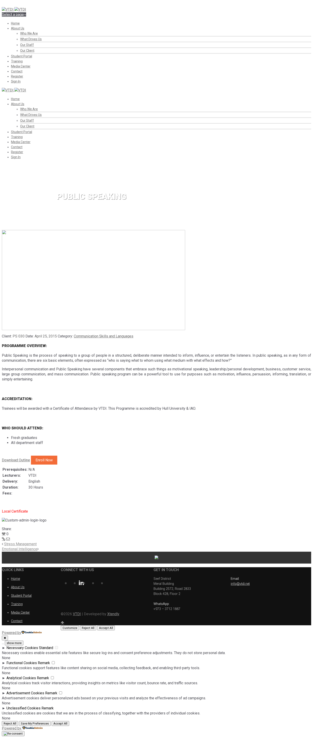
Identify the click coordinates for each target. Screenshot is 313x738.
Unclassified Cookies (23, 708)
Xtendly (113, 614)
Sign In (16, 81)
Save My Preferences (35, 723)
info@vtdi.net (240, 584)
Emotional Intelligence (19, 549)
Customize (70, 628)
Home (15, 23)
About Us (17, 28)
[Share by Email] (8, 539)
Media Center (20, 66)
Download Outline (16, 460)
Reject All (88, 628)
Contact (16, 71)
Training (17, 61)
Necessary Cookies (22, 648)
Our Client (27, 50)
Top (302, 727)
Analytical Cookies (21, 678)
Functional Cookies (21, 663)
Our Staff (27, 45)
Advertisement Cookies (25, 693)
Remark (44, 663)
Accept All (106, 628)
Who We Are (29, 33)
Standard (46, 648)
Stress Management (20, 544)
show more (14, 643)
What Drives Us (31, 39)
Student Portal (21, 56)
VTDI (77, 614)
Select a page (13, 14)
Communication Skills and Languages (103, 336)
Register (17, 76)
